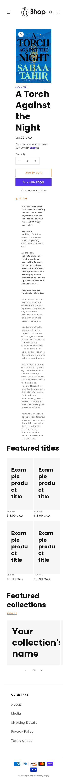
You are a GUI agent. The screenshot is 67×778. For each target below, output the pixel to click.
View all (12, 613)
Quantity (20, 154)
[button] (8, 12)
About (16, 704)
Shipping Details (24, 722)
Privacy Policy (22, 731)
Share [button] (23, 198)
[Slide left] (26, 670)
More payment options (33, 190)
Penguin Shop (28, 776)
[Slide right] (41, 670)
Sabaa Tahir (22, 87)
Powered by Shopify (41, 776)
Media (16, 713)
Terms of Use (21, 740)
